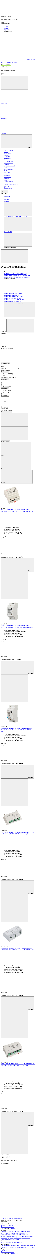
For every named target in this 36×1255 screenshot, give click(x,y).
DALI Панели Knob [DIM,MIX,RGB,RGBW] (17, 275)
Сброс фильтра (5, 363)
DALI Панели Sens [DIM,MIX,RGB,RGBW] (17, 277)
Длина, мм (4, 394)
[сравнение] (14, 579)
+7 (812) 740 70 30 (6, 1218)
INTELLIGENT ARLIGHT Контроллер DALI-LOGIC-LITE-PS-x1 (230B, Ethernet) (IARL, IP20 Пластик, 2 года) (18, 510)
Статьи (28, 1245)
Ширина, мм (4, 407)
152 (4, 403)
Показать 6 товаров (6, 412)
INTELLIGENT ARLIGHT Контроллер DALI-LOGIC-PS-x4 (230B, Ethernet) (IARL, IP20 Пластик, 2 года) (18, 1064)
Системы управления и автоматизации (16, 1232)
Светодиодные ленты (7, 1231)
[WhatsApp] (14, 59)
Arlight (13, 1228)
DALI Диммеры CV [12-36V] (13, 293)
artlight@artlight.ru (17, 1218)
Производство (8, 1242)
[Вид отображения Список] (14, 433)
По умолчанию (5, 441)
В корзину (30, 571)
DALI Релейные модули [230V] (13, 298)
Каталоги (3, 1245)
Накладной (6, 392)
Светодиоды (8, 188)
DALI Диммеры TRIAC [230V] (13, 296)
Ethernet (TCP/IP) (8, 374)
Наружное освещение (7, 176)
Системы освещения (7, 173)
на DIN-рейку (7, 390)
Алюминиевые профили (8, 163)
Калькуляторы (8, 1247)
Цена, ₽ (3, 366)
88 (4, 399)
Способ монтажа (6, 386)
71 (4, 397)
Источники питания (7, 154)
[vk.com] (14, 1177)
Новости (6, 28)
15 (4, 381)
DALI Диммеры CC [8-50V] (12, 295)
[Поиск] (14, 83)
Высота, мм (4, 408)
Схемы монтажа (17, 1247)
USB (5, 376)
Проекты (7, 29)
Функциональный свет (13, 1234)
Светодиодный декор (10, 1238)
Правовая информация (7, 1227)
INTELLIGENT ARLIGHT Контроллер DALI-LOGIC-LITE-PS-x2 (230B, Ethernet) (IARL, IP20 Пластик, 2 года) (18, 948)
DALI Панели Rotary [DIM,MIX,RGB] (15, 274)
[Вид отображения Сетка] (14, 420)
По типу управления (7, 348)
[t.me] (14, 1217)
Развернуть (20, 303)
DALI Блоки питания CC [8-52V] (14, 301)
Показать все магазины (8, 1225)
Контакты (14, 62)
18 (4, 385)
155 (4, 405)
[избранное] (14, 592)
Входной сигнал (5, 370)
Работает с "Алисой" (7, 410)
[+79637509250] (14, 1203)
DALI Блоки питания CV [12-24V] (14, 300)
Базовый (3, 346)
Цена (2, 455)
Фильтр (3, 482)
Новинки (7, 196)
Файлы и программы (28, 1247)
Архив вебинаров (21, 1245)
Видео (8, 1245)
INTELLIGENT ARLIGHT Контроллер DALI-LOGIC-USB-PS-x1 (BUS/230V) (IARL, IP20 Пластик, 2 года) (17, 626)
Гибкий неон (6, 179)
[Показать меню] (18, 209)
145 (4, 401)
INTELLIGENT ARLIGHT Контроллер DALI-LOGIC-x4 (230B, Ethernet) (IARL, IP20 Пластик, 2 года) (17, 832)
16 (4, 383)
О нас (6, 26)
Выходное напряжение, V (8, 377)
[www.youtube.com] (14, 1190)
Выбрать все (4, 372)
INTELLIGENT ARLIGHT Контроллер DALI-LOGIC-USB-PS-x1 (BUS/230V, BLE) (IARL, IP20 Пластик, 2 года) (17, 729)
